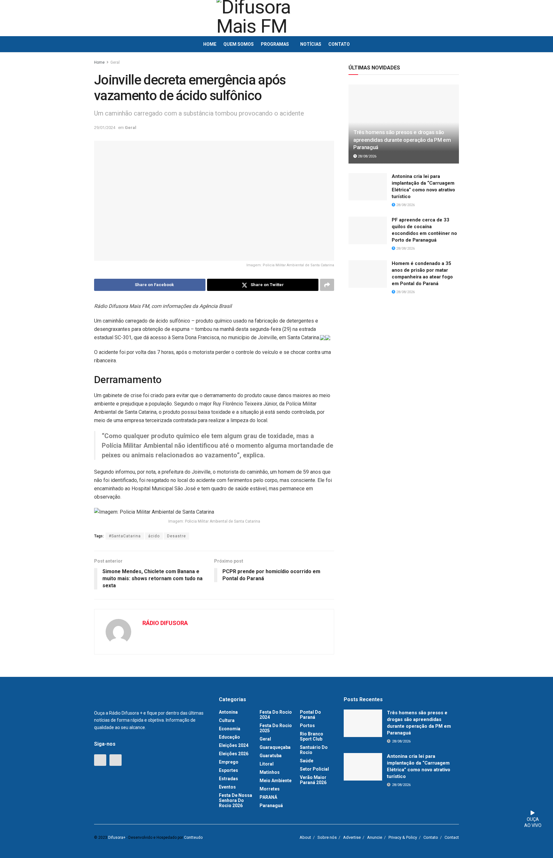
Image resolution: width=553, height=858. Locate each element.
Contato (339, 44)
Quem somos (238, 44)
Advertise (352, 837)
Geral (115, 62)
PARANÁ (268, 797)
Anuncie (374, 837)
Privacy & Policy (403, 837)
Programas (275, 44)
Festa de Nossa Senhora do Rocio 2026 (235, 800)
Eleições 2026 (233, 753)
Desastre (176, 536)
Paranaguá (271, 805)
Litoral (267, 763)
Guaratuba (271, 755)
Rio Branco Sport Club (311, 736)
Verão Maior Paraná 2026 (313, 780)
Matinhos (270, 772)
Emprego (228, 762)
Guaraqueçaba (275, 747)
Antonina (228, 712)
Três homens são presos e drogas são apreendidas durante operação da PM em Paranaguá (402, 140)
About (305, 837)
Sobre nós (327, 837)
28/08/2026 (366, 156)
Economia (229, 728)
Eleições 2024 (233, 745)
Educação (229, 737)
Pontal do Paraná (310, 715)
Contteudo (193, 837)
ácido (154, 536)
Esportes (228, 770)
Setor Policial (314, 769)
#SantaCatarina (125, 536)
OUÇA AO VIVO (532, 822)
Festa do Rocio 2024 (276, 715)
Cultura (227, 720)
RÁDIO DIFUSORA (165, 623)
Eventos (227, 787)
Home (209, 44)
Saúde (306, 760)
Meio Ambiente (276, 780)
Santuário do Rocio (314, 750)
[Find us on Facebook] (100, 760)
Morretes (270, 788)
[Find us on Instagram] (115, 760)
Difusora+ (116, 837)
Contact (452, 837)
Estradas (228, 778)
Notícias (310, 44)
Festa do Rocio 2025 (276, 728)
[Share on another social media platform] (327, 285)
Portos (307, 725)
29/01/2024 (104, 127)
